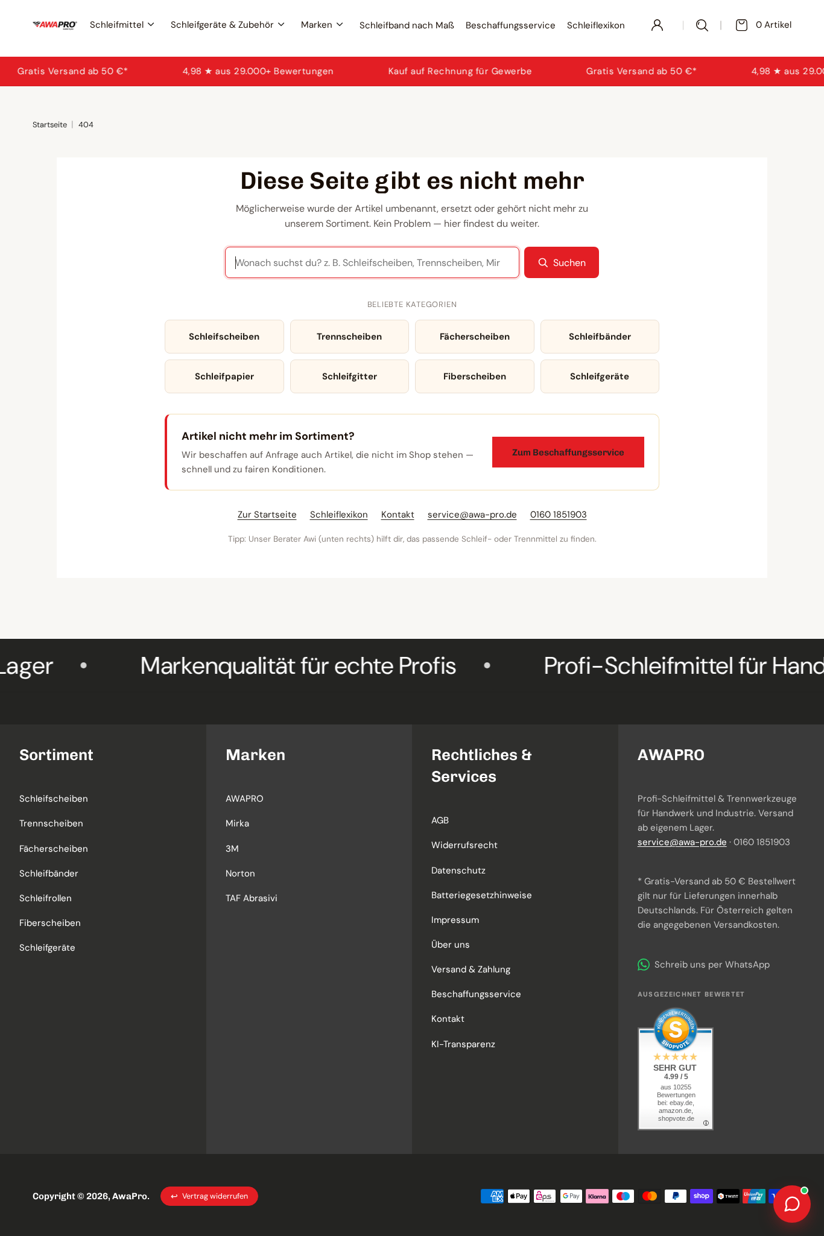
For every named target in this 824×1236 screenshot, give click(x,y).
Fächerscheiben (475, 337)
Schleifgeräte (599, 376)
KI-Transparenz (463, 1044)
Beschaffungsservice (476, 994)
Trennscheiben (349, 337)
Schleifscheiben (224, 337)
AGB (440, 820)
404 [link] (85, 124)
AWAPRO (245, 799)
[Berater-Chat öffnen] (792, 1204)
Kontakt (397, 515)
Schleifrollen (45, 898)
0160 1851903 (558, 515)
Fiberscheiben (474, 376)
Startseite (50, 124)
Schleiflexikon (339, 515)
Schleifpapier (224, 376)
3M (232, 849)
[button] (102, 754)
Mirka (237, 823)
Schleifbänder (600, 337)
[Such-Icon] (702, 25)
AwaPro (129, 1196)
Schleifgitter (349, 376)
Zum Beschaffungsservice (568, 452)
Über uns (450, 945)
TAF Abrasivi (251, 898)
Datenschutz (458, 870)
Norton (240, 873)
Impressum (455, 920)
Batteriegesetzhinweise (481, 895)
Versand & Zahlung (470, 969)
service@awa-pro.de (472, 515)
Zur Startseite (267, 515)
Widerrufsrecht (464, 845)
